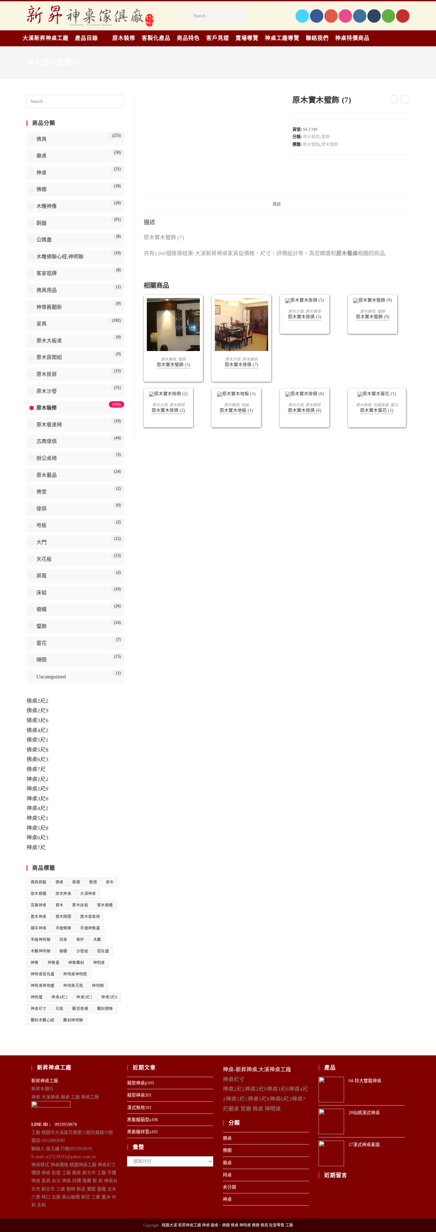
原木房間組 (49, 357)
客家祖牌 (46, 273)
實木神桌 (39, 916)
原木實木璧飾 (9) (372, 316)
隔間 (41, 659)
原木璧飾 (311, 144)
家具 (41, 323)
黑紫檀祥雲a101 (142, 1131)
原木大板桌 (49, 340)
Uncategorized (51, 676)
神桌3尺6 (37, 799)
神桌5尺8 (37, 828)
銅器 (41, 223)
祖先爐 (103, 951)
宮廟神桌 (39, 905)
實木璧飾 (329, 144)
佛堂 (41, 491)
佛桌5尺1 (37, 740)
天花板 (44, 559)
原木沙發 (232, 359)
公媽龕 (44, 239)
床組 (41, 592)
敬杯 (80, 939)
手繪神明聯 (40, 939)
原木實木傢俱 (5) (304, 316)
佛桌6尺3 (37, 759)
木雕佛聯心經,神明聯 (60, 256)
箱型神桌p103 (140, 1083)
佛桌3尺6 (37, 720)
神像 (35, 962)
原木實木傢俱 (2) (168, 410)
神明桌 (99, 962)
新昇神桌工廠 (44, 1080)
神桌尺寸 (39, 1008)
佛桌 (60, 882)
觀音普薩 (80, 1008)
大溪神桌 (88, 893)
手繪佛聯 (63, 928)
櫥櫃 (41, 609)
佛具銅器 (39, 882)
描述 (277, 204)
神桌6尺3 (37, 838)
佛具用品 (46, 290)
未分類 (229, 1187)
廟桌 (41, 155)
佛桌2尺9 (37, 711)
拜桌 (63, 939)
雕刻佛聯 (105, 1008)
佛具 (41, 139)
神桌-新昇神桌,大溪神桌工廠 (257, 1070)
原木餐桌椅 (49, 424)
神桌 (41, 172)
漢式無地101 (139, 1107)
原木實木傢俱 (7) (241, 364)
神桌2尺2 (37, 779)
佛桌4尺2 (37, 730)
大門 (41, 542)
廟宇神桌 (39, 928)
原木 (110, 882)
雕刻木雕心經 (42, 1020)
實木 (60, 905)
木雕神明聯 (40, 951)
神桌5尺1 (37, 818)
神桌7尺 (36, 848)
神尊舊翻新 (49, 307)
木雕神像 (46, 206)
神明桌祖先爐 (42, 974)
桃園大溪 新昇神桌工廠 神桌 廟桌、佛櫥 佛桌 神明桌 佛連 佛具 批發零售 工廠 (227, 1225)
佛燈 (93, 882)
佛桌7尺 (36, 769)
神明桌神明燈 (75, 974)
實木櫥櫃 (105, 905)
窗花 (394, 405)
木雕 (97, 939)
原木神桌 (63, 893)
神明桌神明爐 (42, 985)
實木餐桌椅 (90, 916)
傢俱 (41, 508)
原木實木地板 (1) (236, 410)
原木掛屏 (46, 374)
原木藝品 (46, 475)
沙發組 (82, 951)
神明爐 (36, 997)
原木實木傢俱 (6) (304, 410)
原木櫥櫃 (39, 893)
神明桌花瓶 (73, 985)
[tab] (276, 204)
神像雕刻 (76, 962)
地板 (245, 405)
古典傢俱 (380, 405)
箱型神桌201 (139, 1095)
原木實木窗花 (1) (377, 410)
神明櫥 (98, 985)
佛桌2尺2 (37, 701)
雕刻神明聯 (73, 1020)
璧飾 (325, 136)
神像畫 (53, 962)
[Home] (334, 62)
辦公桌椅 (46, 458)
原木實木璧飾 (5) (173, 364)
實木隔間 (63, 916)
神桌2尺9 (37, 789)
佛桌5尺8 (37, 750)
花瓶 (60, 1008)
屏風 (41, 575)
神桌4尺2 (37, 808)
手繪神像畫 (90, 928)
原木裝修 (311, 136)
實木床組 (80, 905)
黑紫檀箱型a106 (142, 1119)
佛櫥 (41, 189)
